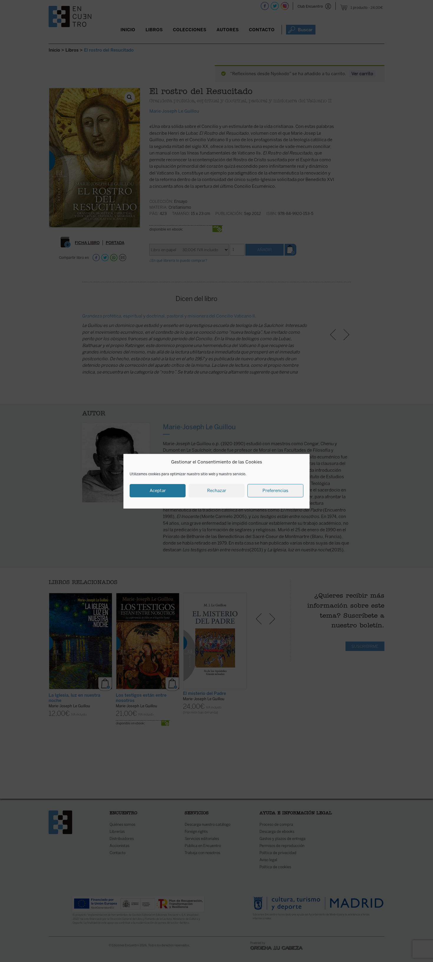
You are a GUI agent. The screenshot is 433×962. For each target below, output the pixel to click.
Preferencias (275, 490)
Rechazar (216, 490)
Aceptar (158, 490)
